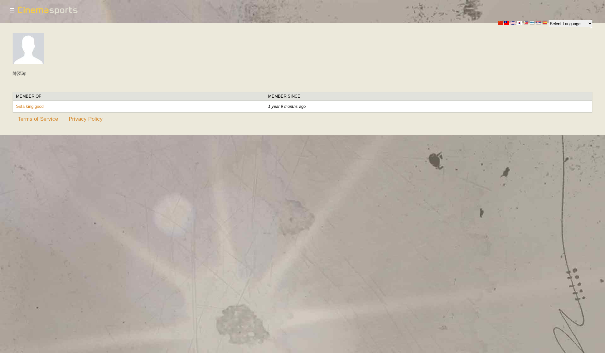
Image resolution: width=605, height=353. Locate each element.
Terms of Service (38, 119)
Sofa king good (29, 106)
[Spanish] (544, 23)
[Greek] (532, 23)
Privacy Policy (86, 119)
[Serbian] (538, 23)
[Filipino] (525, 23)
